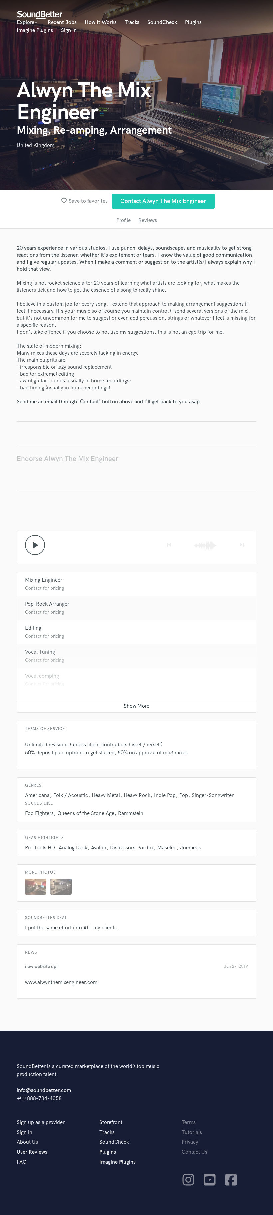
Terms (189, 1122)
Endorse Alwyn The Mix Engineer (67, 459)
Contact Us (194, 1152)
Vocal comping (42, 676)
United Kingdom (35, 145)
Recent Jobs (62, 22)
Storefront (110, 1122)
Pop (183, 795)
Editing (33, 628)
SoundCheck (162, 22)
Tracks (132, 22)
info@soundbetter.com (44, 1090)
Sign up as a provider (41, 1122)
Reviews (147, 220)
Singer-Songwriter (213, 795)
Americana (37, 795)
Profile (123, 220)
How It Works (101, 22)
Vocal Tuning (40, 652)
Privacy (190, 1142)
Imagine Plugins (35, 30)
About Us (27, 1142)
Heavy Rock (137, 795)
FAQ (22, 1162)
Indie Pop (165, 795)
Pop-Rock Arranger (47, 604)
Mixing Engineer (43, 580)
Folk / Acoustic (70, 795)
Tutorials (192, 1132)
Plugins (193, 22)
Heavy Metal (106, 795)
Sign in (69, 30)
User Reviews (32, 1152)
